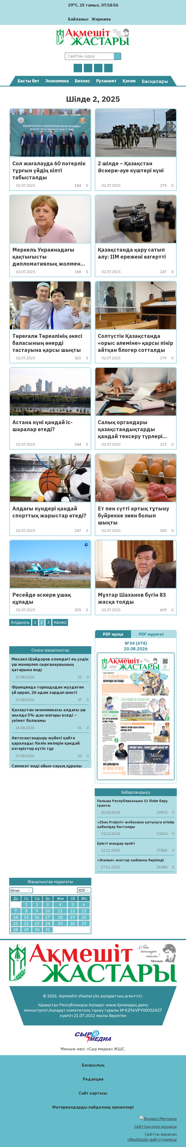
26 (72, 923)
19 (72, 917)
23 (37, 923)
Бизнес (82, 81)
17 (47, 917)
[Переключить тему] (116, 18)
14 (15, 917)
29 (26, 929)
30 (37, 929)
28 (15, 929)
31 (47, 929)
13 (84, 911)
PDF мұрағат (152, 634)
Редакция (93, 1079)
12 (72, 911)
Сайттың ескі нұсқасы (155, 1126)
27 (84, 923)
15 (26, 917)
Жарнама (101, 19)
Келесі (60, 622)
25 (60, 923)
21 (15, 923)
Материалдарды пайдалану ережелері (93, 1107)
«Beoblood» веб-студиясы (152, 1139)
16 (37, 917)
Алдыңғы (20, 622)
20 (84, 917)
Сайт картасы (93, 1093)
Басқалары (155, 81)
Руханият (106, 81)
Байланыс (78, 19)
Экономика (57, 81)
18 (60, 917)
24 (47, 923)
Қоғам (129, 81)
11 (60, 911)
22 (26, 923)
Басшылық (93, 1065)
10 (47, 911)
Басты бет (28, 81)
